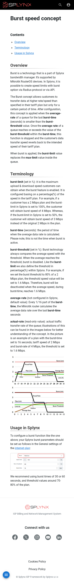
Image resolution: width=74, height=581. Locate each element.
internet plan (22, 448)
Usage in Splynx (24, 53)
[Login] (68, 5)
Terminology (22, 47)
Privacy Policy (37, 569)
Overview (19, 42)
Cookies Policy (37, 561)
